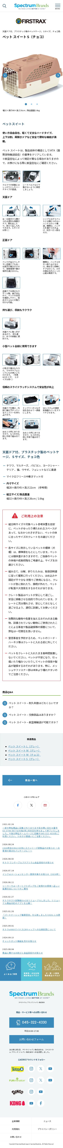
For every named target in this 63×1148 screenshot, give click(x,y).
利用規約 (16, 1129)
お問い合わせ (16, 1136)
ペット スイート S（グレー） (24, 759)
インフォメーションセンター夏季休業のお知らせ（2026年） (31, 874)
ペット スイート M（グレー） (24, 750)
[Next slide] (58, 75)
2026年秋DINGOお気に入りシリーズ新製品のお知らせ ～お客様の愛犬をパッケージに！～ (31, 849)
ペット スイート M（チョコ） (24, 754)
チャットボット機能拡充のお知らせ (19, 941)
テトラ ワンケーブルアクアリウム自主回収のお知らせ (28, 862)
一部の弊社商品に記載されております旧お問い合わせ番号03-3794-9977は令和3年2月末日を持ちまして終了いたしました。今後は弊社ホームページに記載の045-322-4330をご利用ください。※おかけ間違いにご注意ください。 (30, 832)
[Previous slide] (5, 75)
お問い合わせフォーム (31, 1039)
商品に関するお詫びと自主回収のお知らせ (22, 952)
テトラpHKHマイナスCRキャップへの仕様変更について (29, 929)
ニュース (47, 1121)
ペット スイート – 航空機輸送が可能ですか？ (33, 722)
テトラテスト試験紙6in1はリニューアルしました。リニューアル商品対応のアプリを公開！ (31, 902)
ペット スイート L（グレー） (24, 746)
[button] (26, 104)
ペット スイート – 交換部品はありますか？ (32, 714)
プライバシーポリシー (47, 1129)
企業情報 (16, 1121)
